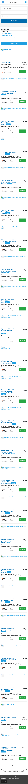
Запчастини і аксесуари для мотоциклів (12, 37)
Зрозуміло (4, 781)
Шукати (14, 21)
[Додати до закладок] (3, 50)
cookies (13, 776)
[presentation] (1, 769)
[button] (26, 2)
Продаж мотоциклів (7, 33)
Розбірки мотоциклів (7, 35)
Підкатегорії (5, 31)
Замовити (22, 72)
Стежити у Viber (14, 43)
